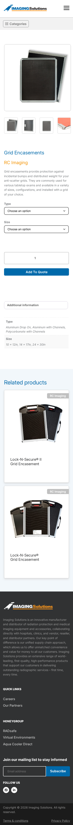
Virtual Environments (19, 737)
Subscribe (58, 771)
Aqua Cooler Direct (17, 744)
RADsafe (9, 731)
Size (7, 222)
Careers (9, 699)
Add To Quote (36, 272)
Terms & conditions (15, 820)
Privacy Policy (60, 820)
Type (7, 203)
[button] (37, 77)
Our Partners (13, 705)
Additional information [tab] (23, 305)
